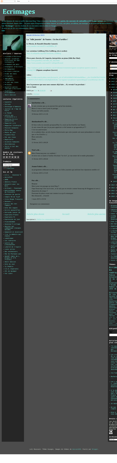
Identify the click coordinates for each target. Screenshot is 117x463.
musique (36, 94)
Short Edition (10, 262)
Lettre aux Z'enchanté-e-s (11, 116)
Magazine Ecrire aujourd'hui (11, 120)
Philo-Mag (8, 130)
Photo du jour (10, 132)
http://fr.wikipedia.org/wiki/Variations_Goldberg (44, 53)
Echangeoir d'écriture (14, 67)
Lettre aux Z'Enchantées (10, 243)
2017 (113, 81)
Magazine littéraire (13, 125)
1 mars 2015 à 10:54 (39, 199)
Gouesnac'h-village (12, 224)
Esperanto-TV (10, 217)
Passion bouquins (11, 128)
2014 (113, 185)
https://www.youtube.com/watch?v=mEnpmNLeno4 (45, 63)
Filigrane (8, 76)
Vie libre (8, 273)
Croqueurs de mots (12, 64)
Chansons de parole (12, 194)
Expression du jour (12, 219)
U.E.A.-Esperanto (11, 269)
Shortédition (10, 144)
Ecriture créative (12, 71)
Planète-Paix (10, 135)
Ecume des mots (11, 74)
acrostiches (113, 325)
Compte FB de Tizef (12, 197)
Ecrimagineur (10, 69)
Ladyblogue (9, 238)
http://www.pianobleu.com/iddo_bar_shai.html (43, 60)
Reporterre (9, 139)
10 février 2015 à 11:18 (40, 114)
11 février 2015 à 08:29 (40, 142)
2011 (113, 193)
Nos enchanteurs (11, 251)
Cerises (8, 104)
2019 (113, 79)
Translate (10, 168)
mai (114, 109)
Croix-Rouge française (14, 199)
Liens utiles (10, 249)
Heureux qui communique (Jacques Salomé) (13, 228)
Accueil (65, 214)
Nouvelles (113, 301)
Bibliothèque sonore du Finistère (13, 191)
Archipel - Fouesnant (13, 188)
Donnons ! (8, 201)
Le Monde (8, 113)
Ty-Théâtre (9, 266)
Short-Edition (10, 95)
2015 (113, 87)
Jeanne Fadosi (37, 166)
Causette (8, 102)
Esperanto (112, 322)
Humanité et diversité (14, 232)
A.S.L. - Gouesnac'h (13, 175)
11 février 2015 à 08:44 (40, 159)
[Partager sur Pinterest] (61, 91)
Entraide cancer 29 (12, 212)
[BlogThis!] (56, 91)
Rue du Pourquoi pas (13, 254)
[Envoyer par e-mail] (55, 91)
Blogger (95, 449)
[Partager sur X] (58, 91)
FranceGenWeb (10, 222)
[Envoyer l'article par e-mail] (50, 90)
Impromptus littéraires (9, 79)
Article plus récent (35, 214)
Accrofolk (8, 177)
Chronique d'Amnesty (13, 107)
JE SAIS (114, 403)
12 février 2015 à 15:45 (40, 173)
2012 (113, 190)
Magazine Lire (10, 123)
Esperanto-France (11, 215)
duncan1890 (76, 449)
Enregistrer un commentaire (40, 204)
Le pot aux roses (11, 82)
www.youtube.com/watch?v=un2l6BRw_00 (42, 46)
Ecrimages (19, 11)
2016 (113, 84)
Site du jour (10, 264)
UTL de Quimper (11, 271)
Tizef (33, 150)
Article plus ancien (96, 214)
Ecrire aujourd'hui (12, 210)
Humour (112, 287)
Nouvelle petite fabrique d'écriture (13, 88)
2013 (113, 188)
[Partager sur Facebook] (59, 91)
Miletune (8, 85)
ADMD (6, 179)
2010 (113, 196)
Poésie (112, 275)
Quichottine (36, 103)
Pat (33, 180)
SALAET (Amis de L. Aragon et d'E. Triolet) (12, 258)
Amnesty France (11, 182)
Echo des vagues (11, 208)
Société (112, 296)
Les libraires (10, 240)
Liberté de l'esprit (13, 247)
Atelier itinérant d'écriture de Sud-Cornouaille (12, 60)
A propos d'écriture (13, 56)
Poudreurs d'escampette (10, 91)
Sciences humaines (12, 142)
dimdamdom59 (37, 121)
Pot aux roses (10, 137)
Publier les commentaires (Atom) (48, 219)
